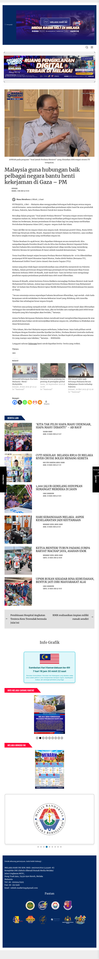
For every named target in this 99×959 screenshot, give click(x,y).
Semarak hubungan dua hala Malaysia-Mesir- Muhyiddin (25, 381)
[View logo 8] (58, 847)
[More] (40, 402)
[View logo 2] (41, 847)
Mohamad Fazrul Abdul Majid (53, 524)
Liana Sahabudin (48, 493)
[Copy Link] (30, 402)
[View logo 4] (46, 847)
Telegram (32, 343)
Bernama (15, 188)
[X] (20, 402)
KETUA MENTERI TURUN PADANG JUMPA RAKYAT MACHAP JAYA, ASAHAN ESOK (63, 549)
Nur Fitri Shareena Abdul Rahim (54, 462)
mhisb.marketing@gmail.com (24, 888)
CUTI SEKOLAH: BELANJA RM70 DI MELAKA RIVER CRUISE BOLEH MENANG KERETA (64, 457)
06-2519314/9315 (16, 882)
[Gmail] (35, 402)
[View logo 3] (44, 847)
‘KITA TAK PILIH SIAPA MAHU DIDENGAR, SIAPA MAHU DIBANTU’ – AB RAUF (63, 426)
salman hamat (47, 431)
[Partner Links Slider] (49, 819)
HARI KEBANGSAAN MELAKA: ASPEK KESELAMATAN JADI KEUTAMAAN (60, 518)
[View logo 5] (49, 847)
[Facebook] (15, 402)
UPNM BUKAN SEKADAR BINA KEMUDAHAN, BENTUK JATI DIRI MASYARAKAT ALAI (65, 580)
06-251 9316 (14, 885)
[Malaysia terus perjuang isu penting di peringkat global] (53, 370)
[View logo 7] (55, 847)
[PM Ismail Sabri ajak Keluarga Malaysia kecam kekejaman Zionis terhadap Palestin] (81, 370)
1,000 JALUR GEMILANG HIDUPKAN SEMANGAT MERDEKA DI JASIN (59, 488)
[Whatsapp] (25, 402)
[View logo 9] (61, 847)
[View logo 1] (38, 847)
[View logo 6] (52, 847)
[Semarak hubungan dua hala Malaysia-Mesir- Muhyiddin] (25, 370)
